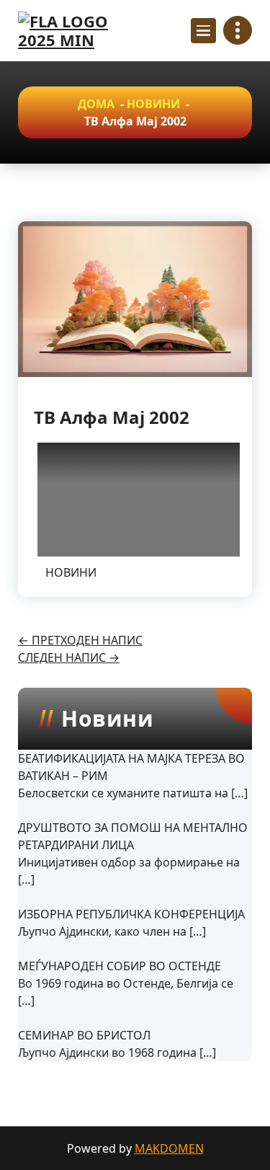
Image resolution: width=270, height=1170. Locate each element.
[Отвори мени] (203, 30)
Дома (96, 104)
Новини (153, 104)
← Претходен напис (80, 640)
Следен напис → (69, 657)
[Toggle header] (237, 30)
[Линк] (79, 31)
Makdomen (169, 1148)
